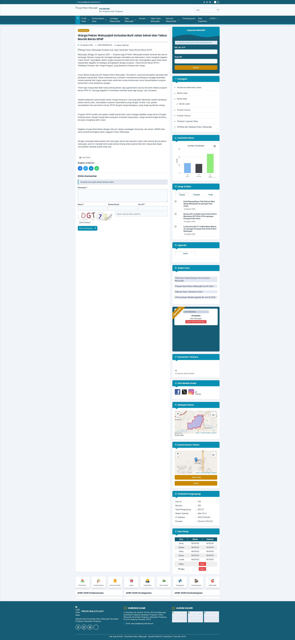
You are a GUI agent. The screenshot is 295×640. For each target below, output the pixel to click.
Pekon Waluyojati (139, 636)
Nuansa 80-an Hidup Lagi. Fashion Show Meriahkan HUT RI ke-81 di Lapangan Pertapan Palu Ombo (200, 216)
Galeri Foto (183, 268)
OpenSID (214, 433)
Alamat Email (113, 204)
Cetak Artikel (86, 157)
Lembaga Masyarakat (115, 19)
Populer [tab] (196, 194)
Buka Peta (196, 477)
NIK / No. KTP (180, 47)
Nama (81, 204)
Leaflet (197, 433)
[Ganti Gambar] (85, 222)
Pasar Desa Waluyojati (156, 19)
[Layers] (213, 414)
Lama (185, 253)
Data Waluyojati (129, 19)
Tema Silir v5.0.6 (179, 636)
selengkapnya (198, 369)
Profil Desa (83, 19)
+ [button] (178, 413)
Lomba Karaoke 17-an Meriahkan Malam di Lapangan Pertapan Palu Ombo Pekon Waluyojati (199, 229)
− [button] (178, 417)
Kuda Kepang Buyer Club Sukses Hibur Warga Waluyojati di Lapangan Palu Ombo (199, 203)
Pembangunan (188, 18)
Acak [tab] (210, 194)
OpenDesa (168, 636)
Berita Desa (83, 30)
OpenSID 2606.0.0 (155, 636)
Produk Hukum (183, 110)
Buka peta (179, 435)
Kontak (142, 18)
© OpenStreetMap (205, 433)
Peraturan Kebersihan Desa (189, 87)
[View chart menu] (214, 146)
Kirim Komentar (86, 228)
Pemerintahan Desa (98, 19)
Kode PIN (178, 57)
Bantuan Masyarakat (171, 19)
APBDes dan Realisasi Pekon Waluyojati (194, 127)
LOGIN (212, 18)
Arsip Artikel (184, 186)
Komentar (82, 188)
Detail (195, 483)
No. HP (141, 204)
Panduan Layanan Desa (187, 121)
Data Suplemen (202, 19)
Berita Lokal (182, 93)
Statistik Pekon (185, 137)
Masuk (196, 67)
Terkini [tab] (182, 195)
